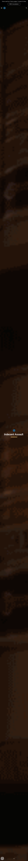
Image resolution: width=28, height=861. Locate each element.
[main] (14, 435)
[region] (14, 3)
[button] (1, 8)
